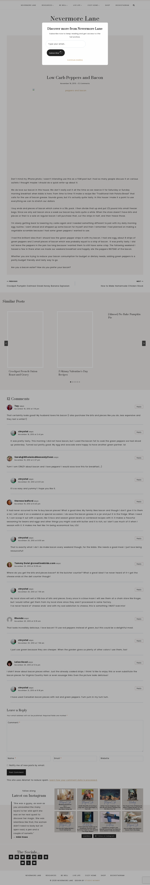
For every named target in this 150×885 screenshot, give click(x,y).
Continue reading (75, 60)
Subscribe (54, 53)
